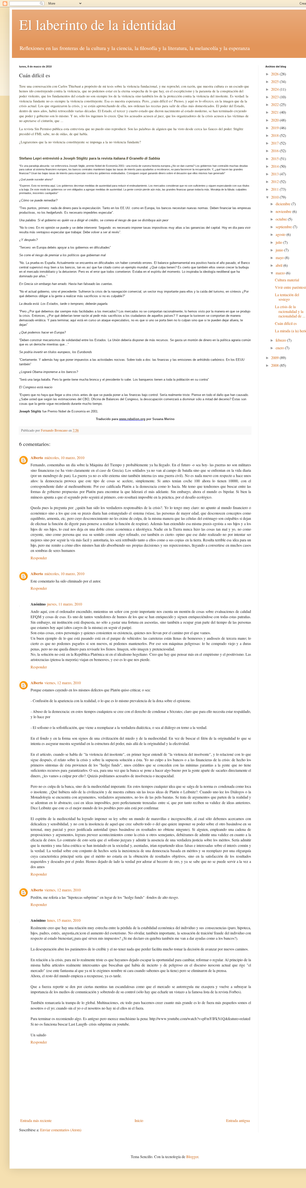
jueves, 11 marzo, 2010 (64, 603)
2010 (275, 197)
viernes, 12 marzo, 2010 (62, 682)
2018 (275, 135)
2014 (275, 166)
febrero (281, 340)
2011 (275, 189)
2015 (275, 158)
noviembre (284, 211)
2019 (275, 127)
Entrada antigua (238, 1120)
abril (279, 265)
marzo (281, 272)
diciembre (283, 203)
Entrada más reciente (36, 1120)
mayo (280, 257)
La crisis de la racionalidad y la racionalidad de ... (290, 311)
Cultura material (287, 279)
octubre (282, 219)
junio (280, 249)
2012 (275, 181)
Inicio (139, 1120)
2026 (275, 73)
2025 (275, 81)
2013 (275, 173)
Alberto (37, 457)
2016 (275, 150)
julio (279, 242)
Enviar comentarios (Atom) (60, 1129)
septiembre (284, 226)
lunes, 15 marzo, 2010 (64, 920)
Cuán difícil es (286, 323)
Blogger (192, 1156)
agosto (281, 234)
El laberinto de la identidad (97, 24)
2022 (275, 104)
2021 (275, 112)
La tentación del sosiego (287, 297)
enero (280, 347)
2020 (275, 119)
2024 (275, 89)
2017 (275, 142)
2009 (275, 357)
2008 (275, 365)
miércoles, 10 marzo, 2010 (64, 457)
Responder (39, 557)
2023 (275, 96)
